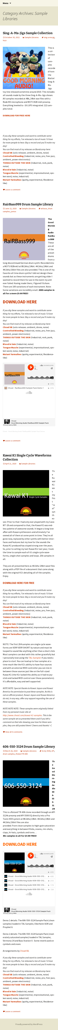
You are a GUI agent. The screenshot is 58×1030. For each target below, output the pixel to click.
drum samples (9, 754)
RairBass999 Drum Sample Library (28, 204)
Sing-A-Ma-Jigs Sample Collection (28, 33)
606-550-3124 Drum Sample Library (29, 747)
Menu (5, 3)
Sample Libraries (32, 37)
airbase (44, 208)
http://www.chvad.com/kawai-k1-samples (22, 715)
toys (5, 40)
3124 (44, 751)
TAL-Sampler (35, 657)
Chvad (5, 431)
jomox (13, 211)
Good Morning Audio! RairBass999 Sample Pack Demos (26, 431)
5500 (49, 751)
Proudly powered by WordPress (29, 1024)
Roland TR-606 (22, 754)
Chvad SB (7, 152)
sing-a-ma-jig (49, 37)
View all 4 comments (13, 732)
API (53, 751)
